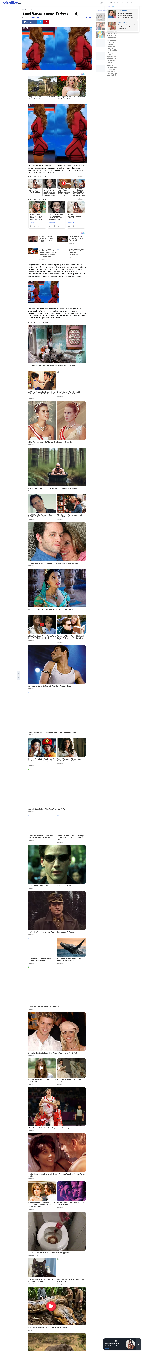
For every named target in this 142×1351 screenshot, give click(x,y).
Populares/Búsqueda (130, 3)
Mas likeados (114, 3)
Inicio (104, 3)
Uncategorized (34, 17)
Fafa (26, 17)
